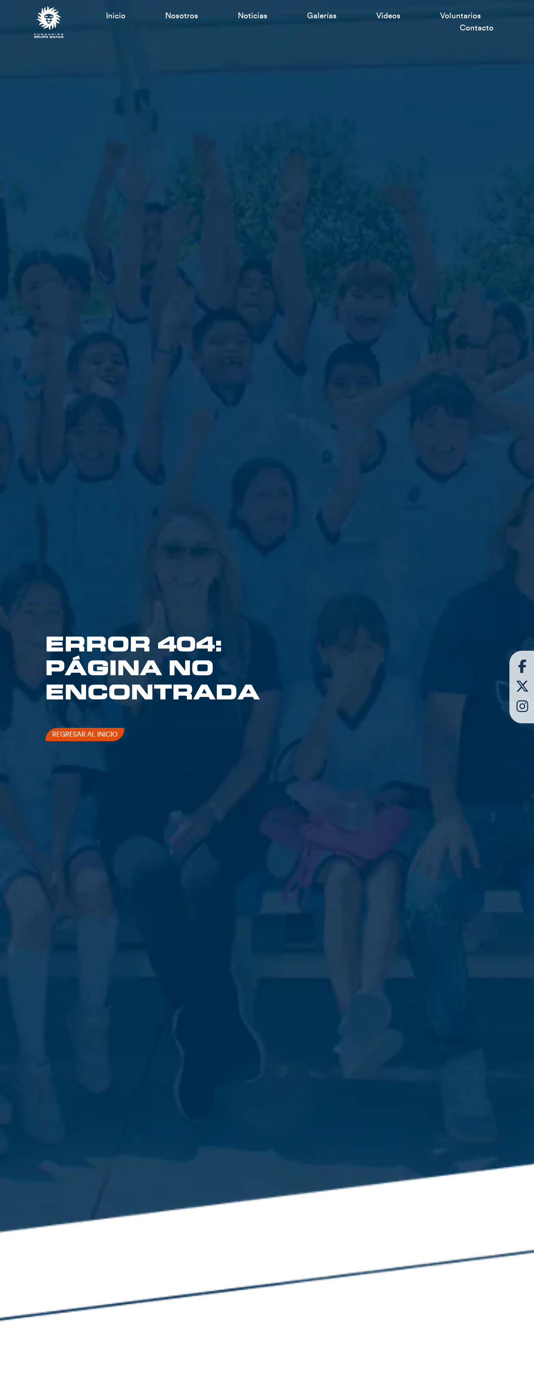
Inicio (116, 16)
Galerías (322, 16)
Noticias (252, 16)
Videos (388, 16)
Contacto (477, 28)
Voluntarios (460, 16)
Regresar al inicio (85, 734)
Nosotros (181, 16)
